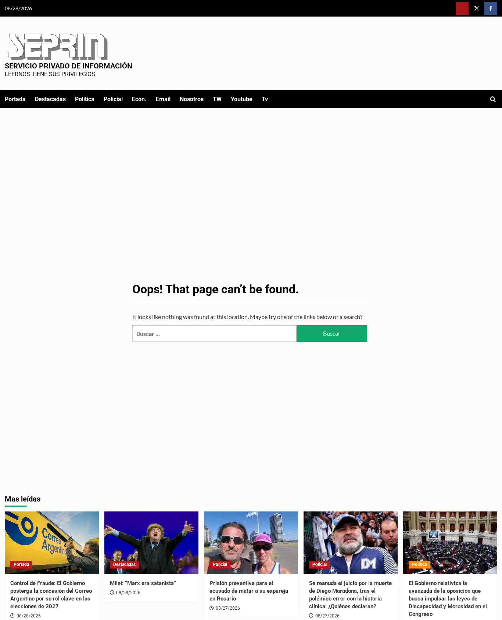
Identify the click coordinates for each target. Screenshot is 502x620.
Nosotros (192, 99)
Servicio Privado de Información (68, 65)
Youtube (241, 99)
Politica (84, 99)
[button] (493, 99)
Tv (265, 99)
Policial (113, 99)
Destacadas (50, 99)
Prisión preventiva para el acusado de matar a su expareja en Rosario (248, 591)
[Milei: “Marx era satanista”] (151, 542)
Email (163, 99)
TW (217, 99)
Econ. (139, 99)
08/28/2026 (29, 616)
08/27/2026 (228, 608)
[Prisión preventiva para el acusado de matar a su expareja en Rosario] (251, 542)
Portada (15, 99)
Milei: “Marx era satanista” (143, 583)
